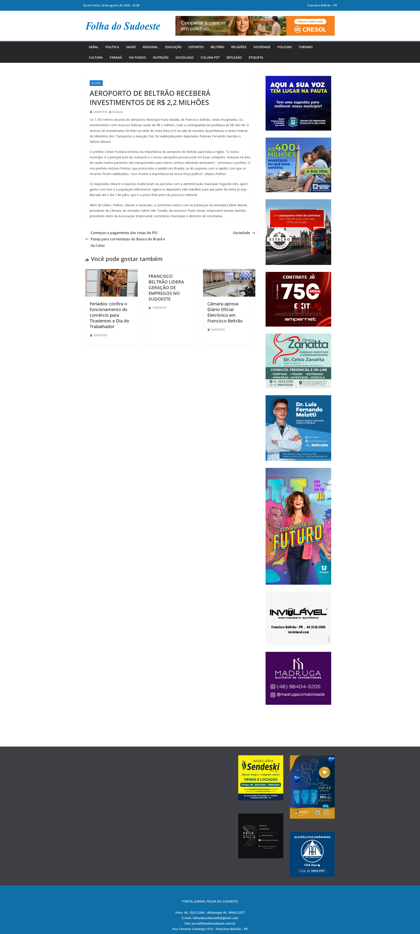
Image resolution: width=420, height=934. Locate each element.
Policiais (284, 47)
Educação (173, 47)
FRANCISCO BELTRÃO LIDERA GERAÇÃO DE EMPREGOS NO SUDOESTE (166, 287)
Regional (150, 47)
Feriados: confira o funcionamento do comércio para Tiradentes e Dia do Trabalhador (109, 315)
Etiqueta (256, 57)
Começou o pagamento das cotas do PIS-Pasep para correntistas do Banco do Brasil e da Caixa (128, 239)
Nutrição (160, 57)
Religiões (239, 47)
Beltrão (217, 47)
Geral (93, 47)
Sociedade (262, 47)
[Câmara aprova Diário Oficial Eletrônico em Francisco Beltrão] (229, 272)
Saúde (131, 47)
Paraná (116, 57)
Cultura (96, 57)
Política (112, 47)
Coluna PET (210, 57)
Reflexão (234, 57)
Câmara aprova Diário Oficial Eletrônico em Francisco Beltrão (225, 312)
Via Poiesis (137, 57)
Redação (117, 112)
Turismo (306, 47)
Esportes (196, 47)
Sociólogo (184, 57)
